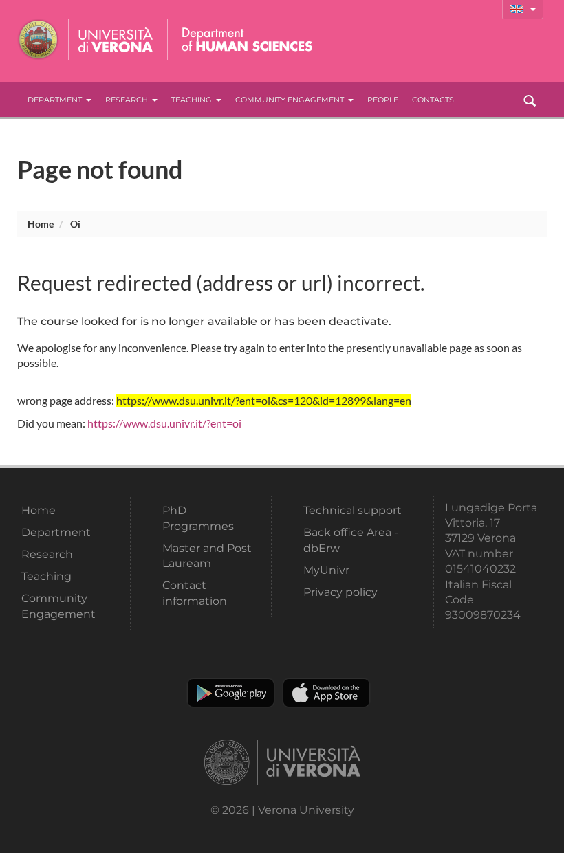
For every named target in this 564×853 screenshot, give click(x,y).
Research (126, 99)
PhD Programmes (198, 518)
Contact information (194, 593)
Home (41, 224)
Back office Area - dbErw (350, 540)
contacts (433, 99)
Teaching (191, 99)
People (382, 99)
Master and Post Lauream (207, 556)
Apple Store (326, 693)
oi (75, 224)
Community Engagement (289, 99)
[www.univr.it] (86, 39)
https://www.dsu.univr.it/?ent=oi (164, 423)
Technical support (352, 510)
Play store (231, 693)
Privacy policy (340, 592)
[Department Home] (243, 39)
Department (55, 99)
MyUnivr (326, 570)
